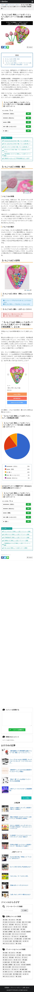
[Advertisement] (17, 634)
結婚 (26, 927)
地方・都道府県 (26, 931)
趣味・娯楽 (19, 938)
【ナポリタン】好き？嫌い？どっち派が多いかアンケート (17, 150)
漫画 (12, 924)
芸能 (6, 919)
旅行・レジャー (8, 927)
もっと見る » (26, 798)
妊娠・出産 (6, 929)
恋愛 (20, 919)
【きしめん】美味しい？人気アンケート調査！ (16, 548)
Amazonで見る (17, 394)
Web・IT (16, 936)
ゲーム (18, 924)
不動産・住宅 (18, 941)
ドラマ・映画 (27, 922)
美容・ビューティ (9, 938)
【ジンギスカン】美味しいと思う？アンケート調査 (17, 531)
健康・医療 (24, 936)
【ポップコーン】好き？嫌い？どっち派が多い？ (16, 147)
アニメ (6, 924)
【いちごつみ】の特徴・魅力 (12, 59)
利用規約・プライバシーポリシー (13, 987)
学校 (24, 929)
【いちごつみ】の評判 (10, 61)
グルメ (25, 924)
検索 (25, 910)
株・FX (26, 941)
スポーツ (13, 919)
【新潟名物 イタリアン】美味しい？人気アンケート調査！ (17, 154)
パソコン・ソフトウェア (19, 934)
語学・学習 (27, 938)
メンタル (18, 931)
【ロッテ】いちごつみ (13, 388)
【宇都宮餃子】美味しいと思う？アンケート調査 (16, 537)
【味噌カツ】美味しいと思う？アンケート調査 (16, 540)
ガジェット (7, 936)
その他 (19, 943)
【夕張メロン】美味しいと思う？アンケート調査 (16, 534)
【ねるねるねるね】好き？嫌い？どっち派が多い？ (17, 141)
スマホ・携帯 (8, 934)
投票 (28, 113)
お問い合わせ (25, 987)
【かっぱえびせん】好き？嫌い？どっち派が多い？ (17, 143)
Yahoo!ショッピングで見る (17, 402)
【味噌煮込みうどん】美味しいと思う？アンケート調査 (17, 544)
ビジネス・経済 (8, 941)
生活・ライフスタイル (10, 922)
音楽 (19, 922)
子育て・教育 (16, 929)
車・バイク (18, 927)
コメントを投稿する (18, 729)
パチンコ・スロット (9, 943)
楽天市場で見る (17, 398)
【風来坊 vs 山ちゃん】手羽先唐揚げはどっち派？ (17, 158)
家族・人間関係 (8, 931)
